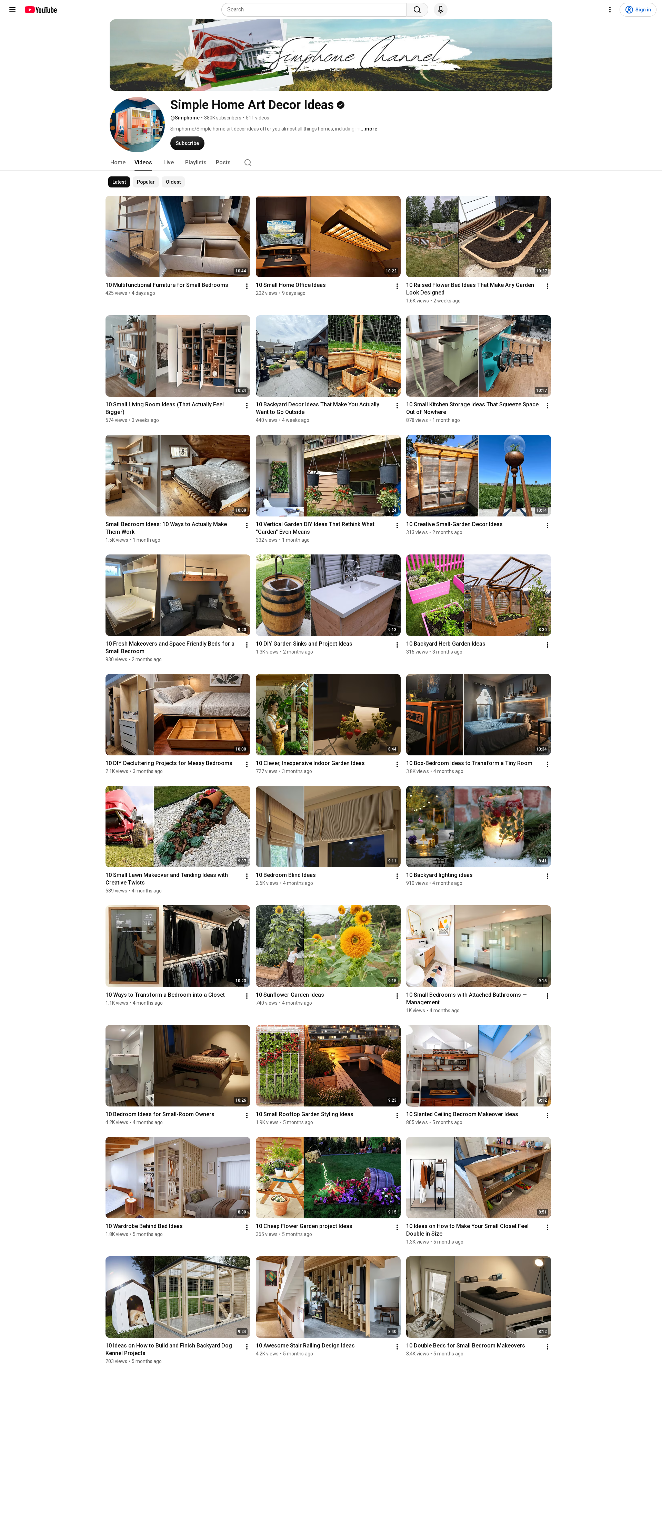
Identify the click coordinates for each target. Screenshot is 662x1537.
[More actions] (247, 286)
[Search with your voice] (441, 10)
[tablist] (331, 162)
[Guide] (12, 10)
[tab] (118, 162)
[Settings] (610, 10)
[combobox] (316, 10)
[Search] (417, 10)
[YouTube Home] (40, 9)
